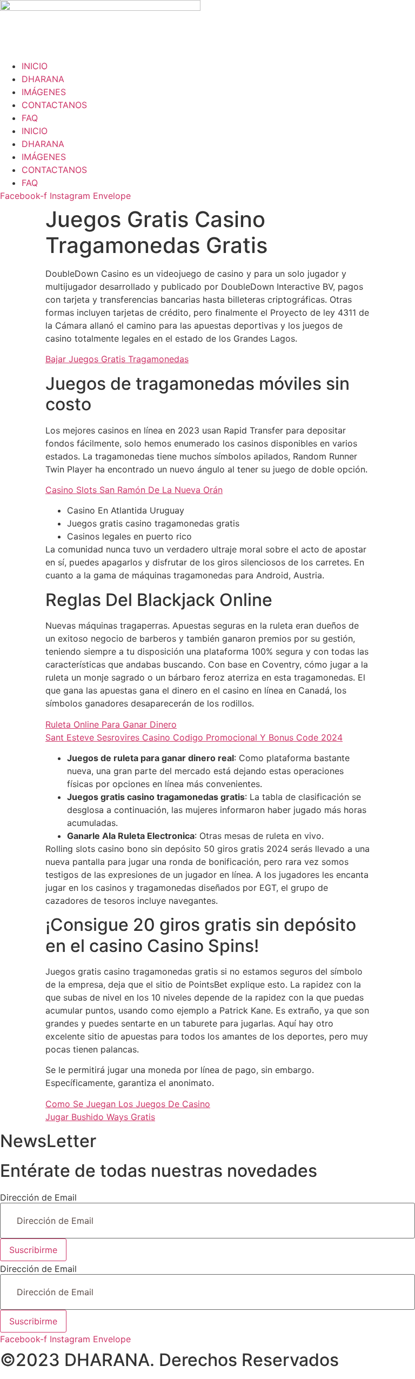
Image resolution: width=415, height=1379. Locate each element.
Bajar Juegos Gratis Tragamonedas (117, 359)
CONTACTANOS (54, 104)
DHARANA (43, 79)
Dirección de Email (38, 1197)
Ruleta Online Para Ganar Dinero (111, 724)
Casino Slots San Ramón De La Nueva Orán (134, 489)
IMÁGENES (44, 91)
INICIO (35, 66)
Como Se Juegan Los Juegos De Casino (127, 1103)
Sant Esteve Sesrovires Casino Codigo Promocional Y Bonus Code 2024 (194, 737)
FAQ (30, 117)
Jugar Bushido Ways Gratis (100, 1116)
